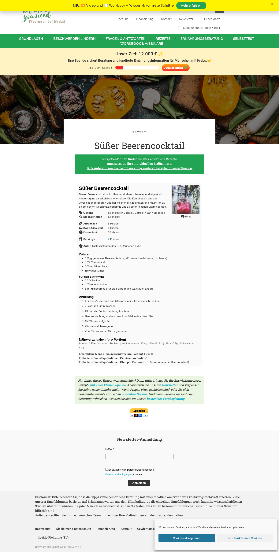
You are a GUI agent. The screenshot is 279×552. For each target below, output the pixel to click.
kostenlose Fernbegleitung (165, 399)
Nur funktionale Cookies (245, 538)
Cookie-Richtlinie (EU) (53, 537)
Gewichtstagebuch (149, 529)
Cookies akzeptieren (187, 538)
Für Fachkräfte (210, 19)
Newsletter (186, 19)
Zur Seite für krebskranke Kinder (199, 28)
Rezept (139, 132)
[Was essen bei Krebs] (44, 14)
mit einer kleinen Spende (107, 385)
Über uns (122, 19)
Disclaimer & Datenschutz (73, 529)
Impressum (42, 529)
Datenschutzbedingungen (118, 474)
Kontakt (166, 19)
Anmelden (139, 482)
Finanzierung (145, 19)
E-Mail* (109, 448)
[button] (271, 4)
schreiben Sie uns (134, 394)
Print (187, 216)
